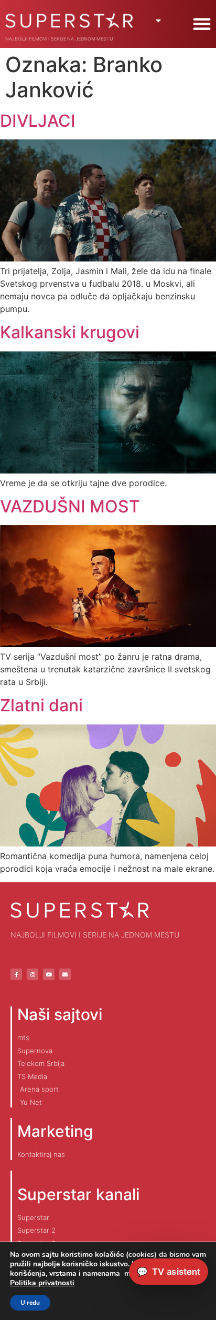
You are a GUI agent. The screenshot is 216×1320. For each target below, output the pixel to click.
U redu (30, 1302)
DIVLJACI (37, 120)
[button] (202, 23)
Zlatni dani (41, 705)
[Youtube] (49, 974)
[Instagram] (32, 974)
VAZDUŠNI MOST (70, 506)
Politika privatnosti (42, 1283)
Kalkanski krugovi (69, 332)
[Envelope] (65, 974)
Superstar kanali (78, 1194)
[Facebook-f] (16, 974)
